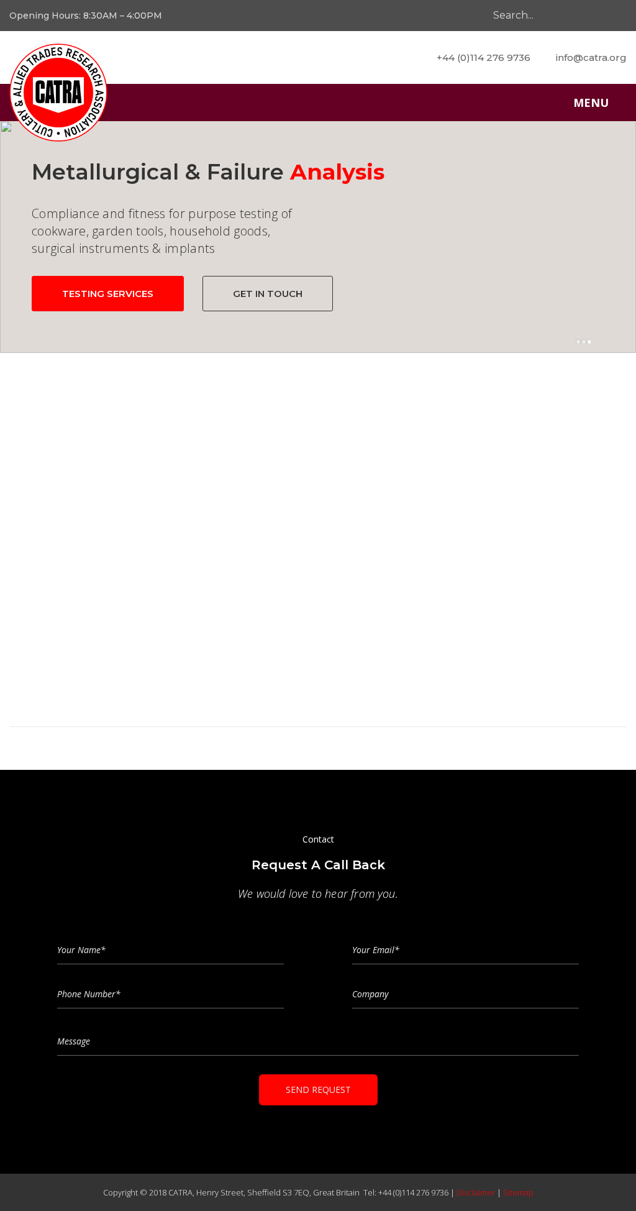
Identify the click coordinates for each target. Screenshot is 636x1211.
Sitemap (518, 1192)
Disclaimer (476, 1192)
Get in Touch (267, 293)
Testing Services (107, 293)
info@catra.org (591, 57)
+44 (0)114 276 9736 (483, 57)
